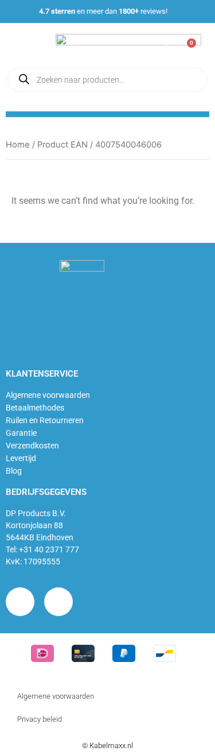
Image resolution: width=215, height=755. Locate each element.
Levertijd (21, 458)
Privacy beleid (39, 719)
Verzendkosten (32, 445)
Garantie (21, 432)
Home (18, 145)
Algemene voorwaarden (48, 395)
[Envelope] (58, 601)
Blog (14, 470)
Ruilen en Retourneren (45, 420)
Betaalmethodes (35, 407)
